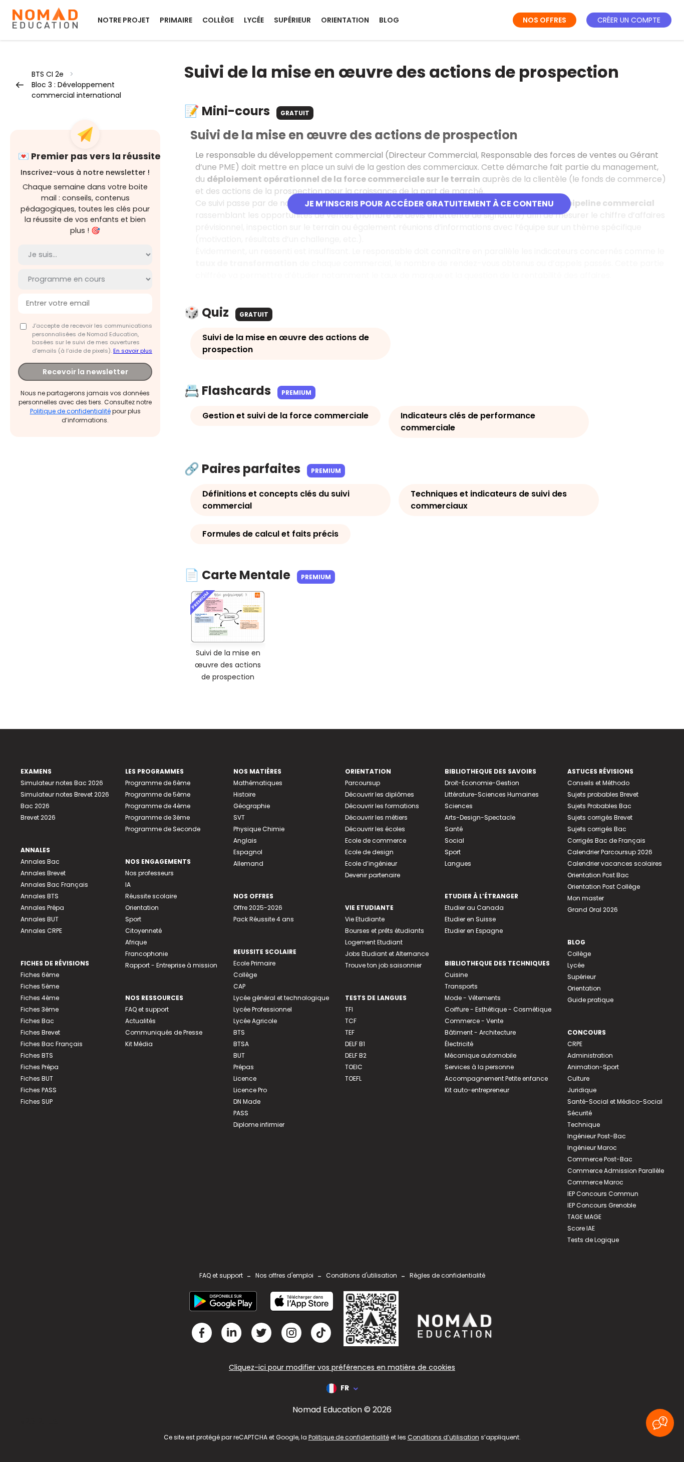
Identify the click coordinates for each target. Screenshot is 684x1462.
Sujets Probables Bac (599, 806)
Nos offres (544, 20)
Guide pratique (590, 1000)
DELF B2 (356, 1055)
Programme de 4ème (157, 806)
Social (454, 840)
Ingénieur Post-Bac (596, 1136)
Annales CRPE (41, 930)
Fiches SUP (37, 1101)
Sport (133, 919)
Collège (218, 20)
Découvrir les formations (382, 806)
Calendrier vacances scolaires (614, 863)
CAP (239, 986)
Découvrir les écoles (375, 829)
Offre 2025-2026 (257, 907)
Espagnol (247, 852)
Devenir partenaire (372, 875)
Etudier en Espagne (474, 930)
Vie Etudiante (365, 919)
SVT (239, 817)
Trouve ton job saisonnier (383, 965)
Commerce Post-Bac (599, 1159)
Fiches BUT (37, 1078)
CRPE (574, 1044)
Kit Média (139, 1044)
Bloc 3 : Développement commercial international (76, 90)
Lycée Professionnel (262, 1009)
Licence (244, 1078)
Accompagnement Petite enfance (496, 1078)
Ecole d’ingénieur (371, 863)
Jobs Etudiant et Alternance (387, 953)
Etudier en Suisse (470, 919)
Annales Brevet (43, 873)
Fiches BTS (37, 1055)
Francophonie (146, 953)
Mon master (585, 898)
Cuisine (456, 974)
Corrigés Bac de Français (606, 840)
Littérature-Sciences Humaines (492, 794)
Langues (458, 863)
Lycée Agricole (255, 1021)
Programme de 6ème (157, 783)
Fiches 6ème (40, 974)
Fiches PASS (39, 1090)
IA (128, 884)
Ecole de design (369, 852)
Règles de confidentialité (447, 1275)
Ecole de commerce (375, 840)
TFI (349, 1009)
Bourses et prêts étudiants (384, 930)
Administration (590, 1055)
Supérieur (292, 20)
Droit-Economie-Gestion (482, 783)
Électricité (459, 1044)
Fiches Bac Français (52, 1044)
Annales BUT (40, 919)
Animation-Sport (593, 1067)
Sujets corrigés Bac (596, 829)
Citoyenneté (143, 930)
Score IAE (581, 1228)
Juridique (581, 1090)
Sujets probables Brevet (602, 794)
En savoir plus (132, 350)
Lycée (254, 20)
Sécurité (579, 1113)
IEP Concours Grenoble (601, 1205)
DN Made (246, 1101)
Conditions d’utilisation (443, 1437)
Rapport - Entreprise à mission (171, 965)
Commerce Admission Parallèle (615, 1170)
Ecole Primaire (254, 963)
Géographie (251, 806)
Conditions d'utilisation (361, 1275)
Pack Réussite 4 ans (263, 919)
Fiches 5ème (40, 986)
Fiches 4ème (40, 998)
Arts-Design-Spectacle (480, 817)
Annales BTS (40, 896)
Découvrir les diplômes (379, 794)
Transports (461, 986)
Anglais (245, 840)
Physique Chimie (258, 829)
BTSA (241, 1044)
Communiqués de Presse (163, 1032)
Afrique (136, 942)
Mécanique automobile (480, 1055)
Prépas (243, 1067)
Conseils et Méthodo (598, 783)
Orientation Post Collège (603, 886)
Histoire (244, 794)
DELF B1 (355, 1044)
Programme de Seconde (162, 829)
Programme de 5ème (157, 794)
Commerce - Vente (474, 1021)
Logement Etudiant (374, 942)
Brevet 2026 (38, 817)
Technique (583, 1124)
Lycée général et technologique (281, 998)
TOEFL (353, 1078)
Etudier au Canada (474, 907)
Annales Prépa (42, 907)
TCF (351, 1021)
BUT (239, 1055)
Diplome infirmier (258, 1124)
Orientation (345, 20)
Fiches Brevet (40, 1032)
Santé (454, 829)
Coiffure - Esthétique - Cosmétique (498, 1009)
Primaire (176, 20)
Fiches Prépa (40, 1067)
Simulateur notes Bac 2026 (62, 783)
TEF (350, 1032)
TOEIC (354, 1067)
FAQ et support (147, 1009)
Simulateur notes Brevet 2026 (65, 794)
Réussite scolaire (151, 896)
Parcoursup (362, 783)
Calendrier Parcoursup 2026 (609, 852)
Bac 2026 (35, 806)
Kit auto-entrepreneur (477, 1090)
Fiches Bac (37, 1021)
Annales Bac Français (54, 884)
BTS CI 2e (48, 74)
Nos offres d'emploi (284, 1275)
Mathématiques (257, 783)
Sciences (459, 806)
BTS (239, 1032)
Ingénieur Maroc (592, 1147)
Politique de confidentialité (70, 410)
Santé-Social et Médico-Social (614, 1101)
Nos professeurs (149, 873)
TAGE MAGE (584, 1216)
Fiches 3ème (40, 1009)
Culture (578, 1078)
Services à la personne (479, 1067)
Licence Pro (250, 1090)
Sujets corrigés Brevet (599, 817)
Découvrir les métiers (376, 817)
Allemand (248, 863)
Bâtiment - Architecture (480, 1032)
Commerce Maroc (595, 1182)
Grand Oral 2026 (592, 909)
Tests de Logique (593, 1240)
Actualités (140, 1021)
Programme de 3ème (157, 817)
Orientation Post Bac (598, 875)
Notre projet (124, 20)
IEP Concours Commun (602, 1193)
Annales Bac (40, 861)
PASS (240, 1113)
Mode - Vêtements (473, 998)
